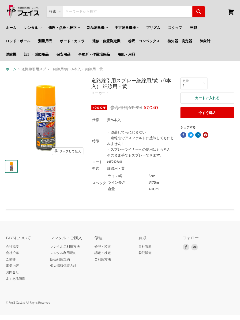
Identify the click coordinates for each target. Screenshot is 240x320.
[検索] (198, 11)
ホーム (11, 28)
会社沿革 (12, 253)
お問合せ (12, 272)
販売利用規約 (60, 259)
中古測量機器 (126, 28)
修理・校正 (102, 246)
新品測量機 (96, 28)
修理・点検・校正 (63, 28)
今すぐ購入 (207, 113)
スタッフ (175, 28)
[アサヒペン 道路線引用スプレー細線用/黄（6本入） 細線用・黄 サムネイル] (11, 166)
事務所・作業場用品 (94, 54)
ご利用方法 (102, 259)
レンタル (31, 28)
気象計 (205, 41)
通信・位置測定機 (106, 41)
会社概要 (12, 246)
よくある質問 (16, 278)
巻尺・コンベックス (144, 41)
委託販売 (145, 253)
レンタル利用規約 (63, 253)
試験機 (11, 54)
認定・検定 (102, 253)
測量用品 (45, 41)
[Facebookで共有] (183, 135)
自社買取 (145, 246)
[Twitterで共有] (191, 135)
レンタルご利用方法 (65, 246)
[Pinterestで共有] (205, 135)
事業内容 (12, 266)
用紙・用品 (126, 54)
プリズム (153, 28)
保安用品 (63, 54)
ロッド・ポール (18, 41)
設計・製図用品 (36, 54)
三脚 (193, 28)
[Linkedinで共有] (198, 135)
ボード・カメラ (72, 41)
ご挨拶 (11, 259)
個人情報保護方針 (63, 266)
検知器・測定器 (180, 41)
